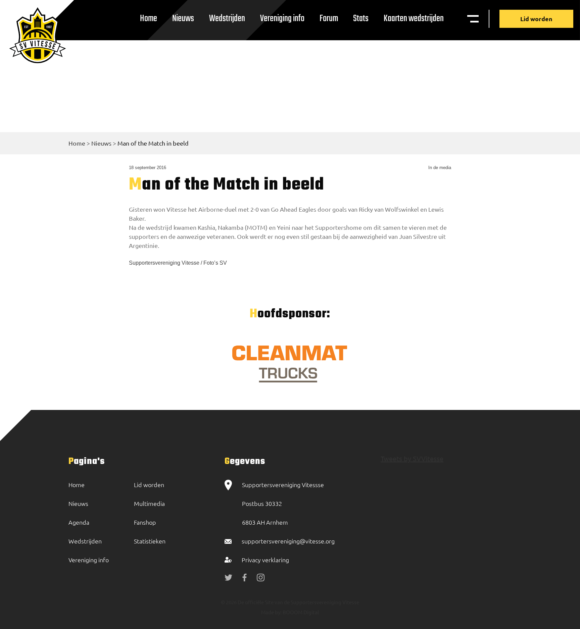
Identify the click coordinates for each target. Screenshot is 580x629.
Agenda (78, 522)
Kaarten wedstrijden (414, 18)
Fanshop (145, 522)
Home (148, 18)
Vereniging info (282, 18)
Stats (361, 18)
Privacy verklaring (265, 560)
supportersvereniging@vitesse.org (288, 541)
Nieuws (183, 18)
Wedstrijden (227, 18)
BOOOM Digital (300, 612)
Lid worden (536, 18)
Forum (329, 18)
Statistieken (149, 541)
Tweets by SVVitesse (412, 458)
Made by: (271, 612)
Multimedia (149, 503)
